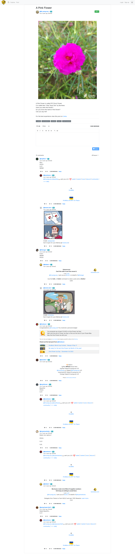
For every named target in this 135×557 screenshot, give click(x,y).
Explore (13, 2)
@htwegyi (43, 250)
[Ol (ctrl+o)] (49, 131)
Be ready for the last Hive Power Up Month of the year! (65, 348)
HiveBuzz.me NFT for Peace (71, 200)
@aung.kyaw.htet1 (45, 507)
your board (55, 339)
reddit (68, 273)
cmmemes (51, 315)
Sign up (127, 2)
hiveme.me (65, 243)
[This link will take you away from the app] (70, 179)
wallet (74, 179)
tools (83, 179)
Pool (17, 2)
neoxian (53, 121)
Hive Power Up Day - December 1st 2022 (61, 351)
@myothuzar (60, 370)
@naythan (43, 158)
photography (45, 121)
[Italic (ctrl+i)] (40, 131)
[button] (132, 2)
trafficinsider (66, 121)
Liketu (97, 11)
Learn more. (85, 498)
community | (95, 179)
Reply (96, 149)
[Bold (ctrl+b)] (37, 131)
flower (38, 121)
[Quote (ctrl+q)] (46, 131)
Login (121, 2)
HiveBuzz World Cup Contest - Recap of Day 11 (63, 345)
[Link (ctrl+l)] (55, 131)
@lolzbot (46, 264)
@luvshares (47, 175)
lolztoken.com (95, 272)
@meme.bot (47, 207)
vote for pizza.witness (71, 377)
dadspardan (51, 241)
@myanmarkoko (45, 431)
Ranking (76, 339)
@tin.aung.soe (44, 11)
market (79, 179)
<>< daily (46, 181)
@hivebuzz (43, 324)
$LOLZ (68, 275)
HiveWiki (71, 190)
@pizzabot (43, 359)
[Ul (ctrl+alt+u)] (51, 131)
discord (88, 179)
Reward (95, 155)
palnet (59, 121)
